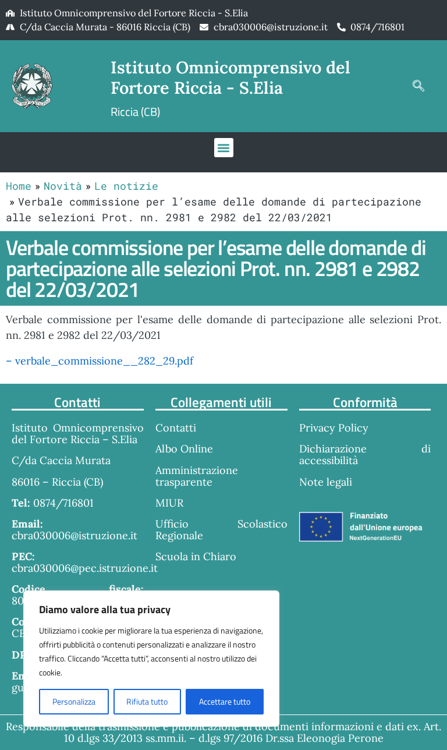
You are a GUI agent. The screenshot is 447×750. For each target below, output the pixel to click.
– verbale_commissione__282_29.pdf (99, 360)
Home (18, 186)
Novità (63, 186)
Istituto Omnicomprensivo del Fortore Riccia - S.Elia (230, 77)
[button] (418, 86)
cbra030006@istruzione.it (271, 27)
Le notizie (126, 186)
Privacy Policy (333, 427)
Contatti (175, 427)
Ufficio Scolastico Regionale (221, 529)
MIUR (169, 503)
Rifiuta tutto (147, 701)
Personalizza (73, 701)
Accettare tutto (224, 701)
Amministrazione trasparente (196, 476)
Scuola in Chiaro (195, 556)
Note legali (325, 482)
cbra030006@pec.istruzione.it (85, 568)
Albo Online (184, 448)
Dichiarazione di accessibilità (365, 454)
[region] (151, 658)
